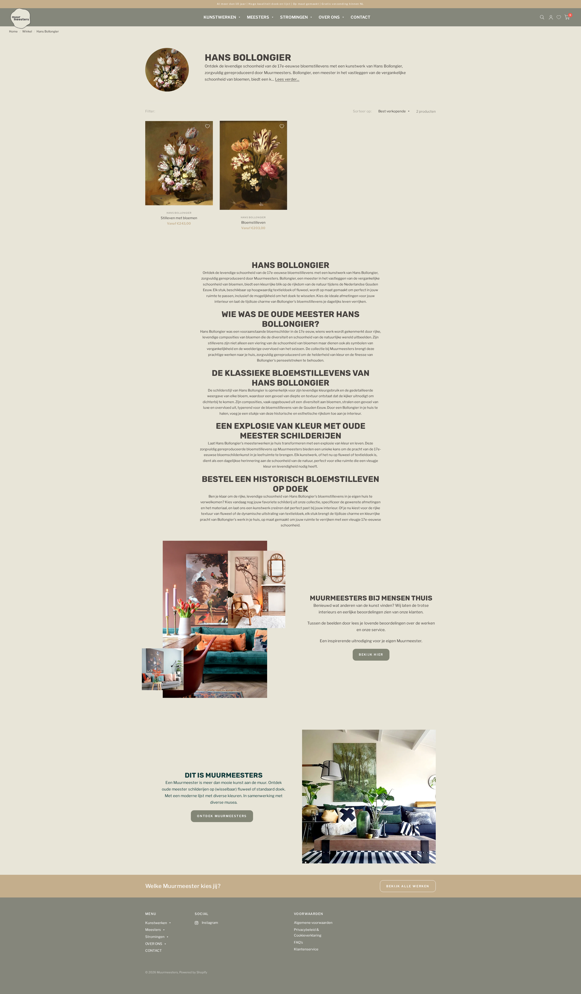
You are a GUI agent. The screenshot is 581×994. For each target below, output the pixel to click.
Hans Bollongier (48, 31)
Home (13, 31)
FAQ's (298, 942)
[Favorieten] (558, 17)
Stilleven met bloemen (179, 218)
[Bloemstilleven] (253, 165)
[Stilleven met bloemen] (179, 163)
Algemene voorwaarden (313, 923)
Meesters (258, 17)
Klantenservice (306, 949)
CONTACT (360, 17)
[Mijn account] (551, 17)
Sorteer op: (362, 111)
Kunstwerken (220, 17)
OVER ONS (329, 17)
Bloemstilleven (253, 223)
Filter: (150, 111)
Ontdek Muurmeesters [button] (222, 816)
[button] (371, 655)
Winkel (27, 31)
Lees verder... (287, 79)
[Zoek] (542, 17)
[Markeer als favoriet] (207, 126)
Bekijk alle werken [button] (407, 886)
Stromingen (294, 17)
